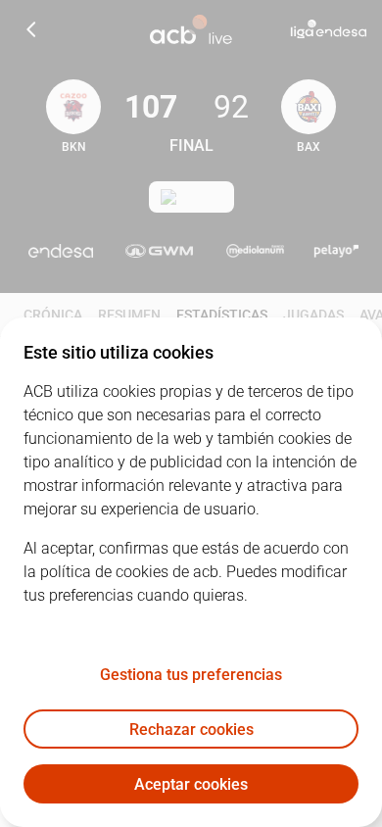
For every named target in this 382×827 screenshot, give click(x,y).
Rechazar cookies (191, 729)
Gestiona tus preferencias (191, 674)
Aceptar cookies (191, 784)
